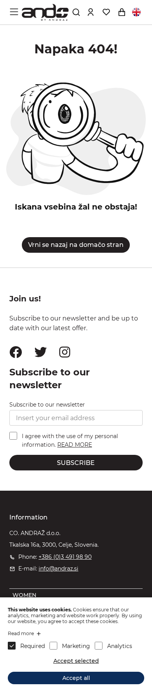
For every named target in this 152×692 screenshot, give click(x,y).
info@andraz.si (58, 568)
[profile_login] (90, 12)
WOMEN (24, 595)
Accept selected (76, 660)
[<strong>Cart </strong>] (121, 12)
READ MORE (74, 444)
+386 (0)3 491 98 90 (65, 556)
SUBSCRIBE (76, 463)
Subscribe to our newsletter (47, 404)
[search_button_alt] (76, 12)
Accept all (76, 677)
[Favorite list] (106, 12)
